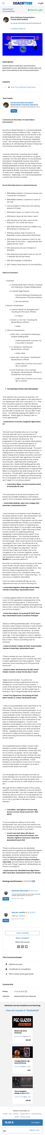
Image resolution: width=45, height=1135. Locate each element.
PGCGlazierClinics (21, 1036)
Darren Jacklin (19, 912)
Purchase (35, 1122)
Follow (14, 111)
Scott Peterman (21, 1066)
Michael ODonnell (20, 890)
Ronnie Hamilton (21, 1097)
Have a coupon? (22, 938)
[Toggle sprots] (3, 3)
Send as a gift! (36, 10)
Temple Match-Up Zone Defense (22, 1062)
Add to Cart (34, 1130)
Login (39, 3)
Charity (15, 1114)
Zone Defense (9, 11)
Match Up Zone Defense (20, 1032)
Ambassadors (36, 1114)
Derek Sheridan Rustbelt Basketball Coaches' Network (24, 103)
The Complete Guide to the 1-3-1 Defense (21, 1092)
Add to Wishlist (22, 933)
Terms (17, 1117)
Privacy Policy (25, 1117)
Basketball (7, 9)
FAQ (10, 1114)
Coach (5, 1114)
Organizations (25, 1114)
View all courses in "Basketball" (22, 1010)
